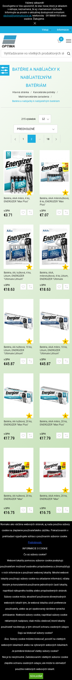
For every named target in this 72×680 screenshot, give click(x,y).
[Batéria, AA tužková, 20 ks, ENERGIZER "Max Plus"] (19, 395)
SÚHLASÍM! (36, 676)
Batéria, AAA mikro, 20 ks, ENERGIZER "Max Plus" (53, 423)
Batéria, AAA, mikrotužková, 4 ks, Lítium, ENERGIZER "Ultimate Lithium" (54, 276)
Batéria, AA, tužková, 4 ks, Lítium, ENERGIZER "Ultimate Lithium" (17, 275)
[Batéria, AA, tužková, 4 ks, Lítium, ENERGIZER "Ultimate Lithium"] (19, 247)
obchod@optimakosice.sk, (17, 15)
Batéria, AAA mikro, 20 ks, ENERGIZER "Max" (53, 497)
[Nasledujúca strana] (56, 139)
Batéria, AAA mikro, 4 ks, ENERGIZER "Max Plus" (17, 199)
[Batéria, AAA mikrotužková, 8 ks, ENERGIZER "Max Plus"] (55, 172)
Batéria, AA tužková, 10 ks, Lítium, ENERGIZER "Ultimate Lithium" (18, 350)
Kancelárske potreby (44, 92)
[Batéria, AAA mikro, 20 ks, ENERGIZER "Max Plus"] (55, 395)
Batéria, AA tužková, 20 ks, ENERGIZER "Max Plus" (18, 423)
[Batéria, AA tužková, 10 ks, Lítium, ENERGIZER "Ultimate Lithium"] (19, 321)
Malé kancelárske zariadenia (34, 96)
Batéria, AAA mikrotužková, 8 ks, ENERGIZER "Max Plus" (54, 201)
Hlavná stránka (20, 92)
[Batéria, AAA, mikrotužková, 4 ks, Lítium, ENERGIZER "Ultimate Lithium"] (55, 247)
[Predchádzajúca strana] (15, 139)
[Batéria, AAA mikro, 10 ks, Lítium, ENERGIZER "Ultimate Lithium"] (55, 321)
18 (48, 139)
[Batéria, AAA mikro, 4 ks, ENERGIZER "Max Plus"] (19, 172)
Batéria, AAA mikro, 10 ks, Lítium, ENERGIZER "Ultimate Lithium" (53, 350)
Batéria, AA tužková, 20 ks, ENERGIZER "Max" (18, 497)
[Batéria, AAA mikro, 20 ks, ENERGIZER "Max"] (55, 470)
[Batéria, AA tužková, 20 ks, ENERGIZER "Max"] (19, 470)
